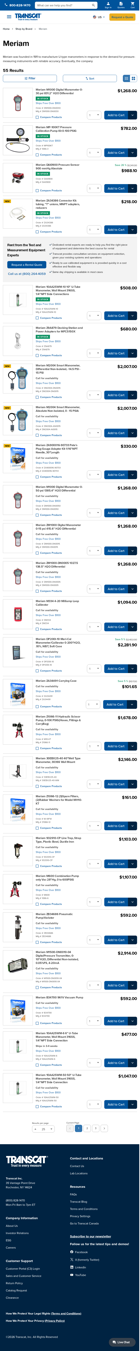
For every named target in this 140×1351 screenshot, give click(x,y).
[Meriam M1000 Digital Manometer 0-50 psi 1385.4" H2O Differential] (18, 501)
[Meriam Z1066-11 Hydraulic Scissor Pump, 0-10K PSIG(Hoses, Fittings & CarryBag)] (18, 733)
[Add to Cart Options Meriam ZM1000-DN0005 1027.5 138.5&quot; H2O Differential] (132, 589)
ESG (8, 1240)
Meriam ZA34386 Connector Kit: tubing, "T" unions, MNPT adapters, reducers (58, 204)
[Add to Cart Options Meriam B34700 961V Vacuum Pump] (132, 1021)
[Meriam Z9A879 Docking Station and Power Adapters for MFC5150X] (18, 342)
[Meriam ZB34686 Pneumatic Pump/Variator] (18, 928)
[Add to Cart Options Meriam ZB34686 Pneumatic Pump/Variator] (132, 940)
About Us (12, 1226)
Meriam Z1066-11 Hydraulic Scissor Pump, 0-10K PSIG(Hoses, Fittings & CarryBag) (58, 720)
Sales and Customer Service (23, 1276)
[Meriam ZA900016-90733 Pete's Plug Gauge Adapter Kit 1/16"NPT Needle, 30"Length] (18, 461)
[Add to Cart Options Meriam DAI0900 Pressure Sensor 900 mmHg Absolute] (132, 188)
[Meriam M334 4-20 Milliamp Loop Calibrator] (18, 615)
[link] (70, 1128)
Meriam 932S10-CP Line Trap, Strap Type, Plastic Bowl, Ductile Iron (58, 840)
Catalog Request (16, 1290)
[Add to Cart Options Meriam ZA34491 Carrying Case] (132, 704)
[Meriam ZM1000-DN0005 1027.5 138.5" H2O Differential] (18, 577)
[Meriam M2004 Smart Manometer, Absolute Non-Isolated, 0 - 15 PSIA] (18, 421)
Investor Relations (17, 1233)
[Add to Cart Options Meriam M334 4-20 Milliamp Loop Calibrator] (132, 627)
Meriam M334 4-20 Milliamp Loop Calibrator (57, 603)
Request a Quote (122, 17)
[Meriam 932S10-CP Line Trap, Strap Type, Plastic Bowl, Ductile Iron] (18, 852)
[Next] (104, 1128)
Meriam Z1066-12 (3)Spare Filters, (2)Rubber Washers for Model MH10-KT (59, 800)
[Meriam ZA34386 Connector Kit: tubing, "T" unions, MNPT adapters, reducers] (18, 216)
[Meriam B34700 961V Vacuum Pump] (18, 1010)
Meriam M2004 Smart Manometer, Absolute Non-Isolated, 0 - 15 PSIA (58, 409)
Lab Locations (79, 1173)
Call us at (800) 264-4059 (27, 273)
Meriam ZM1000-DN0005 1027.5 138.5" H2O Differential (57, 564)
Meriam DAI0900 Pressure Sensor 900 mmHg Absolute (57, 166)
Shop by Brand (23, 29)
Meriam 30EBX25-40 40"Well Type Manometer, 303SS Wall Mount (58, 760)
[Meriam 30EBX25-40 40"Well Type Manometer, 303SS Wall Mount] (18, 773)
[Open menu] (9, 17)
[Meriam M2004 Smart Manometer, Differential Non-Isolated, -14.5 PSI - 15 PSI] (18, 381)
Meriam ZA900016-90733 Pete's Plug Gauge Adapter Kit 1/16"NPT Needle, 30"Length (57, 448)
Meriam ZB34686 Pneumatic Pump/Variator (54, 916)
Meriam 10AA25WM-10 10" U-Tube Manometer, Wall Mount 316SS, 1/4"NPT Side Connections (58, 290)
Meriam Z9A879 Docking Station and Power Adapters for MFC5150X (59, 329)
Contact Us (77, 1166)
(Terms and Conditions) (66, 1313)
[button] (99, 17)
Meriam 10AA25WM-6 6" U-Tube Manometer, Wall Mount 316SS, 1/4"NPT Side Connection (57, 1036)
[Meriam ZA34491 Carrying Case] (18, 694)
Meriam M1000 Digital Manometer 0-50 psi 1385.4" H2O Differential (59, 488)
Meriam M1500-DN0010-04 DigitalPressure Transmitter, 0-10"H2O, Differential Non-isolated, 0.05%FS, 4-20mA (57, 957)
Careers (11, 1248)
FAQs (73, 1194)
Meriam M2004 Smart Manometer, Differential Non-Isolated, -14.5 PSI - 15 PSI (58, 369)
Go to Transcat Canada (84, 1223)
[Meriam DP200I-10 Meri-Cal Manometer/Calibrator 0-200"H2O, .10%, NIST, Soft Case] (18, 655)
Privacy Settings (80, 1216)
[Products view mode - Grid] (133, 78)
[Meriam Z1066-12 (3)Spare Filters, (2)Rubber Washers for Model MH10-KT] (18, 812)
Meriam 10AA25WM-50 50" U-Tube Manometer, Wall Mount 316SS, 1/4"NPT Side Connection (58, 1078)
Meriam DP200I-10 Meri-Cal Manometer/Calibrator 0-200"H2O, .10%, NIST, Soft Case (58, 642)
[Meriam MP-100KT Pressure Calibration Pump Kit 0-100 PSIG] (18, 141)
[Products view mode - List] (126, 78)
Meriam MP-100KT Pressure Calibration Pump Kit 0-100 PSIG (56, 129)
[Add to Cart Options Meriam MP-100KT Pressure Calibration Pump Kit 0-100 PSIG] (132, 152)
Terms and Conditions (84, 1209)
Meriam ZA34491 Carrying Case (56, 681)
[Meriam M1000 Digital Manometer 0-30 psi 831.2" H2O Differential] (18, 103)
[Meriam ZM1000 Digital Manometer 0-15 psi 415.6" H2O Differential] (18, 539)
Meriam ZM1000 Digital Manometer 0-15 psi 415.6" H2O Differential (58, 527)
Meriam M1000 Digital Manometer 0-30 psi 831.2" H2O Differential (59, 91)
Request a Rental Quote (26, 265)
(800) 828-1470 (15, 1200)
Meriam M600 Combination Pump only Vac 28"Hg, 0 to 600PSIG (57, 877)
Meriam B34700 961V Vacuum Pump (59, 997)
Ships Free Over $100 (48, 103)
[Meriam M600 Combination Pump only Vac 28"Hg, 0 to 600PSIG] (18, 890)
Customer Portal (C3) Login (23, 1269)
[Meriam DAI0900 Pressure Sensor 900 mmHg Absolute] (18, 178)
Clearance (12, 1298)
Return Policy (14, 1283)
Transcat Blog (78, 1202)
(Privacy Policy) (55, 1321)
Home (6, 29)
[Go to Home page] (28, 17)
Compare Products (51, 117)
